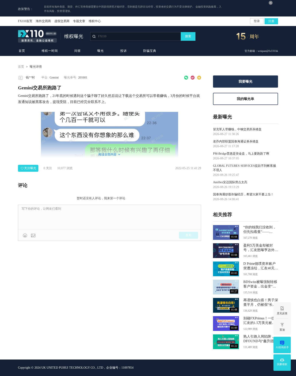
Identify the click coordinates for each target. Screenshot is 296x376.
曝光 (100, 50)
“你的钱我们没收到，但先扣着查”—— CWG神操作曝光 (259, 230)
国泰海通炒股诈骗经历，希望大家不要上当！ (243, 194)
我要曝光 (245, 81)
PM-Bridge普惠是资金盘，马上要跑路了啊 (241, 153)
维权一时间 (50, 50)
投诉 (123, 50)
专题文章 (79, 21)
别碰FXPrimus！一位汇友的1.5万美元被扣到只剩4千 (259, 321)
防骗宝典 (149, 50)
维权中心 (95, 21)
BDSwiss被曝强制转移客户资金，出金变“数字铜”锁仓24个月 (260, 284)
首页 (22, 50)
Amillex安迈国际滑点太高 (230, 182)
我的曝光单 (245, 99)
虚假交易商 (62, 21)
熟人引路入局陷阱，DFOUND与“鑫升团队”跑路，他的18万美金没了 (259, 339)
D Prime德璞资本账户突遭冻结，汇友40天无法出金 (260, 266)
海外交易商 (43, 21)
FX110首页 (25, 21)
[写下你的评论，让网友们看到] (109, 217)
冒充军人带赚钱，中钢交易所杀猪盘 (237, 129)
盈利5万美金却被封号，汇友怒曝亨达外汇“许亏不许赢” (260, 248)
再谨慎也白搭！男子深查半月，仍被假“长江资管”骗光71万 (260, 302)
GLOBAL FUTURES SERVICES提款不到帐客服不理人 (244, 168)
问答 (77, 50)
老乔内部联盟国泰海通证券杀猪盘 (236, 141)
